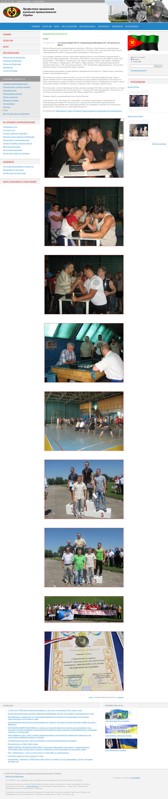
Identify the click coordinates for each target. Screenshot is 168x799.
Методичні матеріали (11, 147)
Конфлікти (8, 162)
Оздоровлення (9, 104)
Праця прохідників (135, 116)
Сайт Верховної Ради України (117, 721)
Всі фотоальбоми (159, 144)
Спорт (5, 110)
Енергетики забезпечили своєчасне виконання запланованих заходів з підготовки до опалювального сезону (51, 714)
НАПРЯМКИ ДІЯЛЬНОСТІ (14, 79)
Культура (6, 107)
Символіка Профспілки (12, 61)
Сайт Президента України (115, 750)
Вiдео (6, 47)
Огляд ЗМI (8, 40)
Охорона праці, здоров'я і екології (16, 87)
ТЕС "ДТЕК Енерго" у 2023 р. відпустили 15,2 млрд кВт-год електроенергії (38, 753)
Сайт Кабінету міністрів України (118, 736)
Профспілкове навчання (12, 94)
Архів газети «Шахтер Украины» (16, 153)
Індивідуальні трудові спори (14, 173)
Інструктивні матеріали (12, 150)
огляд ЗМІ (47, 26)
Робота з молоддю (10, 97)
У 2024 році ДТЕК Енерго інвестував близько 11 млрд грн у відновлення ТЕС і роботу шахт (45, 710)
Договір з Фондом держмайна (15, 133)
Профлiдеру (104, 26)
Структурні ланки (10, 71)
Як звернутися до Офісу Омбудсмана (23, 744)
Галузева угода (9, 130)
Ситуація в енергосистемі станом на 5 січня (25, 756)
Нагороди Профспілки (12, 64)
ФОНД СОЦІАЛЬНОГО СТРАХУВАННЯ (19, 182)
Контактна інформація (14, 776)
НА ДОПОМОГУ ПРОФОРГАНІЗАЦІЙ (19, 122)
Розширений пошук (138, 70)
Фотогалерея (131, 26)
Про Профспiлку (11, 53)
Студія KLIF (135, 778)
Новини (36, 26)
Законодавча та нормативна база (16, 140)
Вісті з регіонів (69, 26)
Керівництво (8, 67)
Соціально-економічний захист (15, 84)
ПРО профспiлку (87, 26)
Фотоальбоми (138, 82)
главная (120, 697)
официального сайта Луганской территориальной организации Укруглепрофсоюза (89, 111)
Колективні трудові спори (13, 170)
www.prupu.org (33, 786)
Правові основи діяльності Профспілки (18, 137)
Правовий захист (10, 90)
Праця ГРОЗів (133, 87)
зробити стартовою (24, 1)
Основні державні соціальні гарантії (17, 143)
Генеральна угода (10, 127)
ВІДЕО (57, 26)
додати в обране (38, 1)
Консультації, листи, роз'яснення (16, 114)
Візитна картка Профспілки (14, 57)
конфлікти (117, 26)
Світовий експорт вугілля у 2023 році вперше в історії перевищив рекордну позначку (42, 741)
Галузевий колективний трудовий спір (18, 166)
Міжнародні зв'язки (11, 100)
